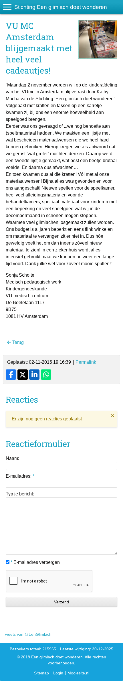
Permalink (86, 362)
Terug (17, 342)
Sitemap (41, 673)
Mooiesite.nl (78, 673)
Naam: (12, 458)
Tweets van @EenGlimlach (27, 634)
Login (58, 673)
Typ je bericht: (20, 493)
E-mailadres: (20, 476)
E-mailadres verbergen (35, 562)
